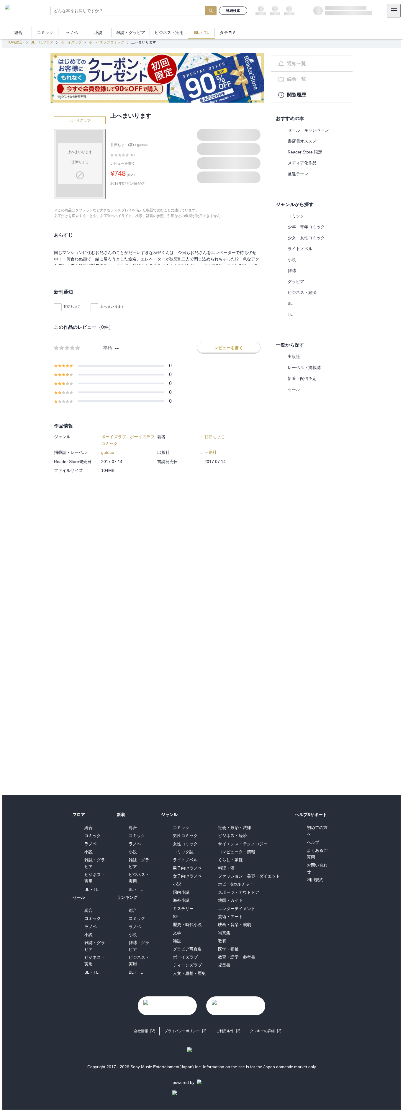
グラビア (296, 281)
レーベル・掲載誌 (304, 367)
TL (290, 314)
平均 (107, 348)
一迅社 (210, 452)
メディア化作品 (302, 163)
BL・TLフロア (42, 42)
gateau (142, 145)
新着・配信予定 (302, 378)
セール (294, 389)
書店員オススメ (302, 141)
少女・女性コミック (306, 237)
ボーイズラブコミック (106, 42)
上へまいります (112, 307)
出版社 (294, 356)
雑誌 (292, 270)
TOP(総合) (15, 42)
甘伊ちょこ (72, 307)
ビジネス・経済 (302, 292)
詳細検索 (233, 11)
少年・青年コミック (306, 226)
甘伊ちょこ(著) (122, 145)
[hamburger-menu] (394, 10)
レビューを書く (122, 163)
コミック (296, 215)
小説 (292, 259)
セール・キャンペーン (308, 130)
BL (290, 303)
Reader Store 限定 (305, 152)
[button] (265, 1031)
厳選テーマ (298, 173)
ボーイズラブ (71, 42)
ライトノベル (300, 248)
